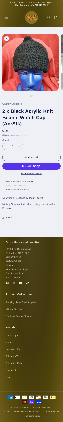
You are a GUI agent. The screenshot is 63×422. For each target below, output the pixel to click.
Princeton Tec (13, 356)
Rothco (9, 342)
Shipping (5, 135)
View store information (17, 189)
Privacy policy (35, 411)
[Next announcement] (57, 4)
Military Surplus (14, 309)
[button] (6, 17)
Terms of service (52, 411)
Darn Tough (12, 335)
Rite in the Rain (14, 363)
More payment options (31, 173)
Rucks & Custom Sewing (19, 316)
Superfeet (11, 370)
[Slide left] (25, 96)
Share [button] (9, 217)
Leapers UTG (13, 349)
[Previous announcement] (5, 4)
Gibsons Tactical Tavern (29, 407)
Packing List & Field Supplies (21, 302)
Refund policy (20, 411)
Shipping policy (33, 416)
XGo (8, 377)
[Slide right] (38, 96)
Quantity (6, 140)
